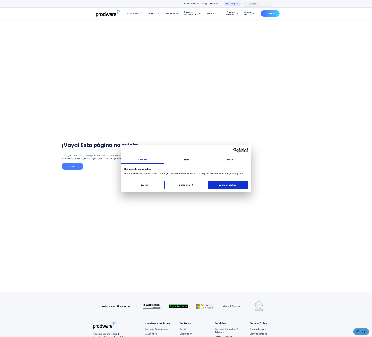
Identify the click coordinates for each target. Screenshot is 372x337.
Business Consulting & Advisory (226, 330)
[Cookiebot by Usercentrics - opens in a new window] (235, 150)
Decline (144, 185)
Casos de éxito (258, 328)
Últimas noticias (258, 333)
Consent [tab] (142, 159)
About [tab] (229, 159)
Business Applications (156, 328)
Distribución (186, 333)
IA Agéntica (151, 333)
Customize (184, 185)
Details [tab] (186, 159)
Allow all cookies (227, 185)
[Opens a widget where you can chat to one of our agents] (361, 332)
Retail (183, 328)
